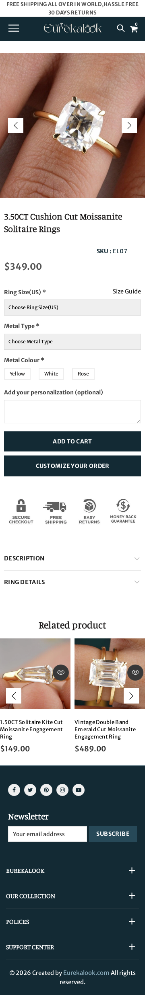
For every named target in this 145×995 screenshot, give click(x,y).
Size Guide (127, 291)
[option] (72, 125)
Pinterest (46, 790)
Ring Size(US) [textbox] (41, 290)
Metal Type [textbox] (35, 324)
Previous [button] (15, 125)
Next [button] (129, 125)
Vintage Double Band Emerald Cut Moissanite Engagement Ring (105, 729)
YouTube (78, 790)
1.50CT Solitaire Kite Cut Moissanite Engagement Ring (31, 729)
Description (24, 558)
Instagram (62, 790)
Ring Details (24, 582)
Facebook (14, 790)
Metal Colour (39, 358)
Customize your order (73, 466)
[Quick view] (61, 673)
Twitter (30, 790)
